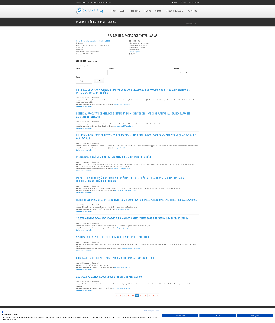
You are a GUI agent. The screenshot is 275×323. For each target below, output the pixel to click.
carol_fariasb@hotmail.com (122, 288)
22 (133, 295)
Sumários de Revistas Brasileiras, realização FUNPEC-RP (93, 2)
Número (78, 77)
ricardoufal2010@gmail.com (120, 168)
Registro (196, 2)
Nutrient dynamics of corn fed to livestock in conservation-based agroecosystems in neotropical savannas (136, 199)
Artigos (158, 11)
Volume (176, 68)
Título (78, 68)
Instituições (135, 11)
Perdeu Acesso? (191, 23)
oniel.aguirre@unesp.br (122, 228)
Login (175, 2)
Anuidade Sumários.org (174, 11)
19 (120, 295)
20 (124, 295)
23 (137, 295)
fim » (161, 295)
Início (114, 11)
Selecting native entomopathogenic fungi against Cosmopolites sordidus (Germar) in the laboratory (132, 218)
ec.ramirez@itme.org (122, 209)
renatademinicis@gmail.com (130, 248)
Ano (143, 68)
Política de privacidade (151, 310)
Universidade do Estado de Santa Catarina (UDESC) (93, 41)
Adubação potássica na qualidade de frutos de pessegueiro (109, 276)
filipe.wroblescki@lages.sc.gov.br (125, 190)
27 (153, 295)
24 (141, 295)
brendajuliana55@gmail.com (123, 126)
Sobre (122, 11)
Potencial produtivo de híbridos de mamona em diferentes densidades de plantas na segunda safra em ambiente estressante (133, 114)
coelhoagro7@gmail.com (122, 104)
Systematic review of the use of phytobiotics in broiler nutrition (113, 237)
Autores (111, 68)
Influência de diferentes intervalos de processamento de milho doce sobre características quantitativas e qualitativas (136, 136)
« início (112, 295)
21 (128, 295)
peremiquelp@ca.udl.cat (122, 267)
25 (145, 295)
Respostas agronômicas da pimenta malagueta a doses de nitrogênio (114, 157)
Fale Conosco (192, 11)
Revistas (147, 11)
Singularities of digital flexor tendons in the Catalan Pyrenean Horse (115, 258)
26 (149, 295)
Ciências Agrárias (135, 52)
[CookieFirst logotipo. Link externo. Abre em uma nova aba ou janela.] (2, 312)
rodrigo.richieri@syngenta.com (124, 148)
